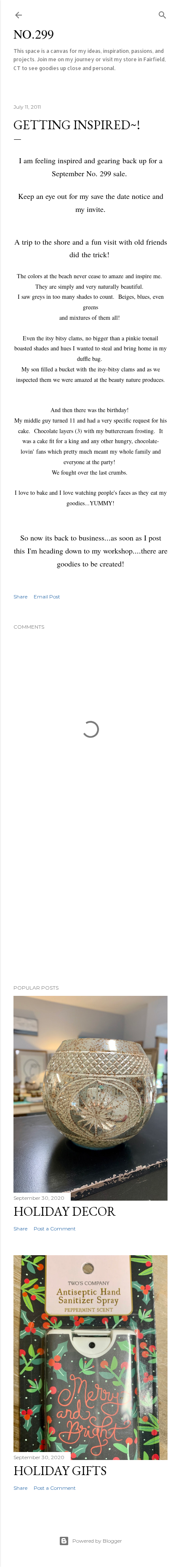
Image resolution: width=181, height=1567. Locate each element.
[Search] (162, 13)
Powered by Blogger (97, 1541)
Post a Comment (55, 1228)
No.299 (33, 33)
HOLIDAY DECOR (64, 1211)
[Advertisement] (90, 905)
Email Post (47, 596)
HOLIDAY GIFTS (60, 1471)
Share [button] (20, 596)
